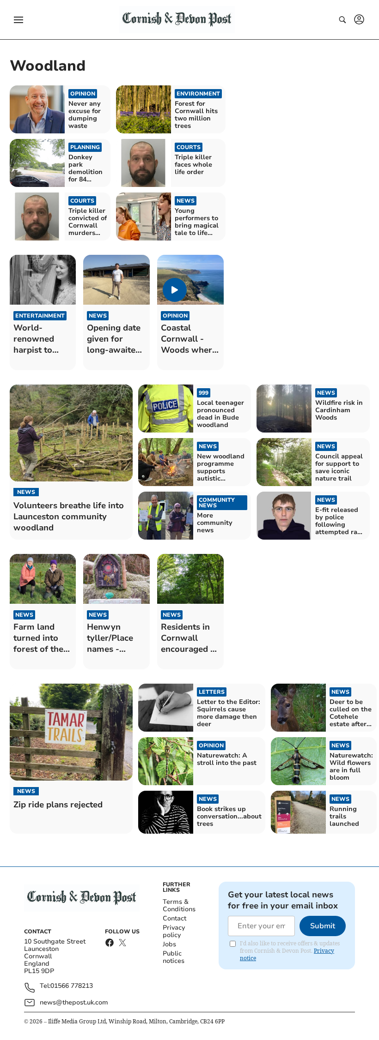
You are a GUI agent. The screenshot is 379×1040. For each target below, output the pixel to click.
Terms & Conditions (179, 905)
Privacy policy (174, 931)
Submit (322, 926)
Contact (174, 918)
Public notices (173, 957)
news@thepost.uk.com (74, 1002)
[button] (18, 20)
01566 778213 (71, 986)
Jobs (169, 944)
